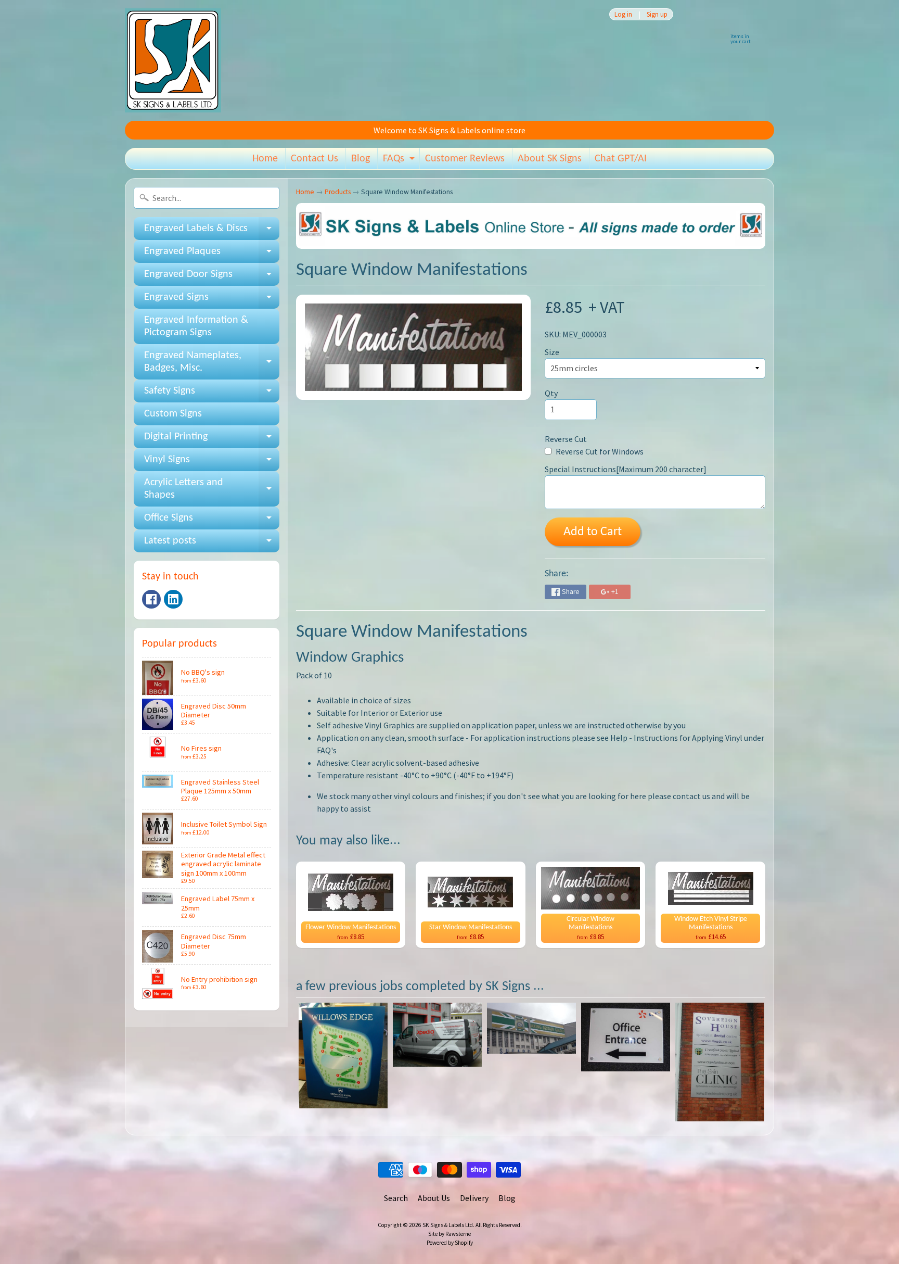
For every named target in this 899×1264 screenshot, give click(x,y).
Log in (623, 14)
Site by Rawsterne (449, 1233)
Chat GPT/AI (621, 159)
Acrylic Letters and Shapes (211, 489)
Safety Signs (211, 394)
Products (338, 191)
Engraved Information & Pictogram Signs (196, 326)
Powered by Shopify (450, 1242)
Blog (360, 159)
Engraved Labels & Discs (211, 231)
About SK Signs (550, 159)
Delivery (474, 1198)
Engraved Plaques (211, 254)
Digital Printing (211, 440)
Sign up (657, 14)
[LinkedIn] (173, 599)
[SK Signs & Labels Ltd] (173, 60)
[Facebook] (151, 599)
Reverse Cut (566, 439)
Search (396, 1198)
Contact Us (314, 159)
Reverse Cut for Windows (599, 451)
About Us (434, 1198)
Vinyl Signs (211, 462)
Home (265, 159)
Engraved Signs (211, 300)
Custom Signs (173, 414)
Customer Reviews (465, 159)
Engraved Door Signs (211, 277)
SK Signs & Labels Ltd (447, 1225)
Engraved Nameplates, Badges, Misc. (211, 362)
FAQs (400, 161)
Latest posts (211, 544)
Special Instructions (626, 469)
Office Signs (211, 521)
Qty (551, 393)
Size (552, 352)
